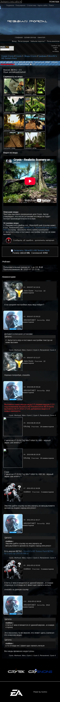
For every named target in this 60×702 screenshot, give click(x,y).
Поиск (51, 5)
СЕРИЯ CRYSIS (30, 37)
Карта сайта (42, 5)
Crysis (18, 56)
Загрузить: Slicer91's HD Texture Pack (31, 250)
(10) (33, 64)
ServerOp (41, 320)
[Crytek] (16, 670)
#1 (24, 287)
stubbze (27, 492)
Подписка (10, 5)
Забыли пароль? (37, 41)
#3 (24, 357)
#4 (24, 387)
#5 (24, 423)
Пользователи (53, 41)
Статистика (31, 5)
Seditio (44, 692)
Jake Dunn (28, 291)
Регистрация (23, 41)
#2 (24, 316)
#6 (24, 454)
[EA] (16, 691)
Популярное (20, 5)
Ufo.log (27, 426)
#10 (25, 601)
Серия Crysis (7, 56)
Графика (42, 56)
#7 (24, 488)
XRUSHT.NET (30, 320)
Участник (38, 291)
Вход (14, 41)
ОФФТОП (41, 37)
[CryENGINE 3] (40, 670)
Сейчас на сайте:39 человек (56, 48)
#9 (24, 565)
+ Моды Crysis (30, 56)
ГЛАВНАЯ (19, 37)
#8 (24, 520)
